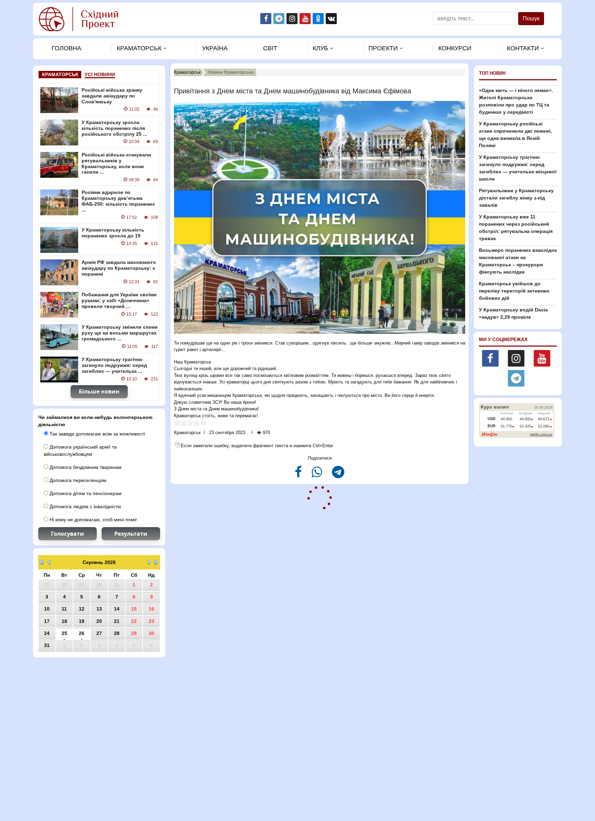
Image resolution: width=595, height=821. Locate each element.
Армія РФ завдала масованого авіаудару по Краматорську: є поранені (119, 268)
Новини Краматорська (230, 72)
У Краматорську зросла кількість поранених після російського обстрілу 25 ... (114, 128)
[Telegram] (338, 475)
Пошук (531, 18)
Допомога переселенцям (77, 480)
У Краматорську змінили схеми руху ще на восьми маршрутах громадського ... (120, 332)
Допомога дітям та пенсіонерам (85, 493)
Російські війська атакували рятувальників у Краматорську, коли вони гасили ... (116, 163)
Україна (215, 48)
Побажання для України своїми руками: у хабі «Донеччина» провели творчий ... (119, 300)
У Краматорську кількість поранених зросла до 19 (113, 232)
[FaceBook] (299, 475)
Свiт (270, 48)
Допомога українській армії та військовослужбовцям (80, 450)
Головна (66, 48)
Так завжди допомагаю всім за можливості (96, 434)
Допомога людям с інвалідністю (84, 506)
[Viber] (317, 475)
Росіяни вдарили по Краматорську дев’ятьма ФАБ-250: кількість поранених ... (118, 200)
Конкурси (454, 48)
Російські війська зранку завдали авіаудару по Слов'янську (112, 95)
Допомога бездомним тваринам (85, 467)
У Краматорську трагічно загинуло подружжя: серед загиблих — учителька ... (114, 365)
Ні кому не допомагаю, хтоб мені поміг (92, 519)
